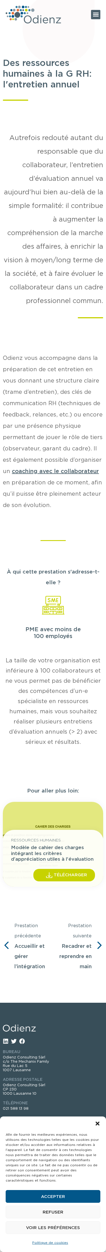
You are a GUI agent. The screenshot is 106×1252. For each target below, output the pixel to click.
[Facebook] (22, 1041)
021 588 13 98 (16, 1108)
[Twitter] (14, 1041)
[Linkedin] (5, 1041)
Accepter (53, 1196)
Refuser (53, 1212)
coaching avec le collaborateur (55, 471)
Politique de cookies (50, 1242)
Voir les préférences (53, 1227)
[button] (97, 1123)
